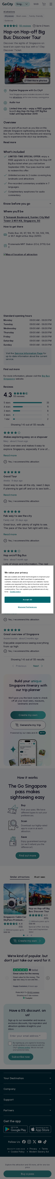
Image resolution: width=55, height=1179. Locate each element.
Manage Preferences (27, 607)
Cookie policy (15, 592)
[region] (27, 589)
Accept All (27, 600)
